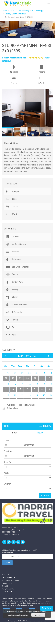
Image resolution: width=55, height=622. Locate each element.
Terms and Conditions (10, 580)
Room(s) (7, 462)
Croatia (13, 11)
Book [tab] (14, 432)
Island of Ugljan (38, 11)
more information (21, 615)
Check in (7, 440)
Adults (6, 473)
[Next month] (48, 355)
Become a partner (9, 577)
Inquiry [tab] (40, 432)
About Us (5, 574)
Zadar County (23, 11)
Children (7, 484)
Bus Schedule (7, 592)
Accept (38, 615)
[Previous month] (5, 355)
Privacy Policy (7, 583)
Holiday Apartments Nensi (15, 14)
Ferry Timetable (8, 589)
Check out (8, 451)
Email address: (7, 552)
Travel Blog (6, 586)
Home (4, 11)
